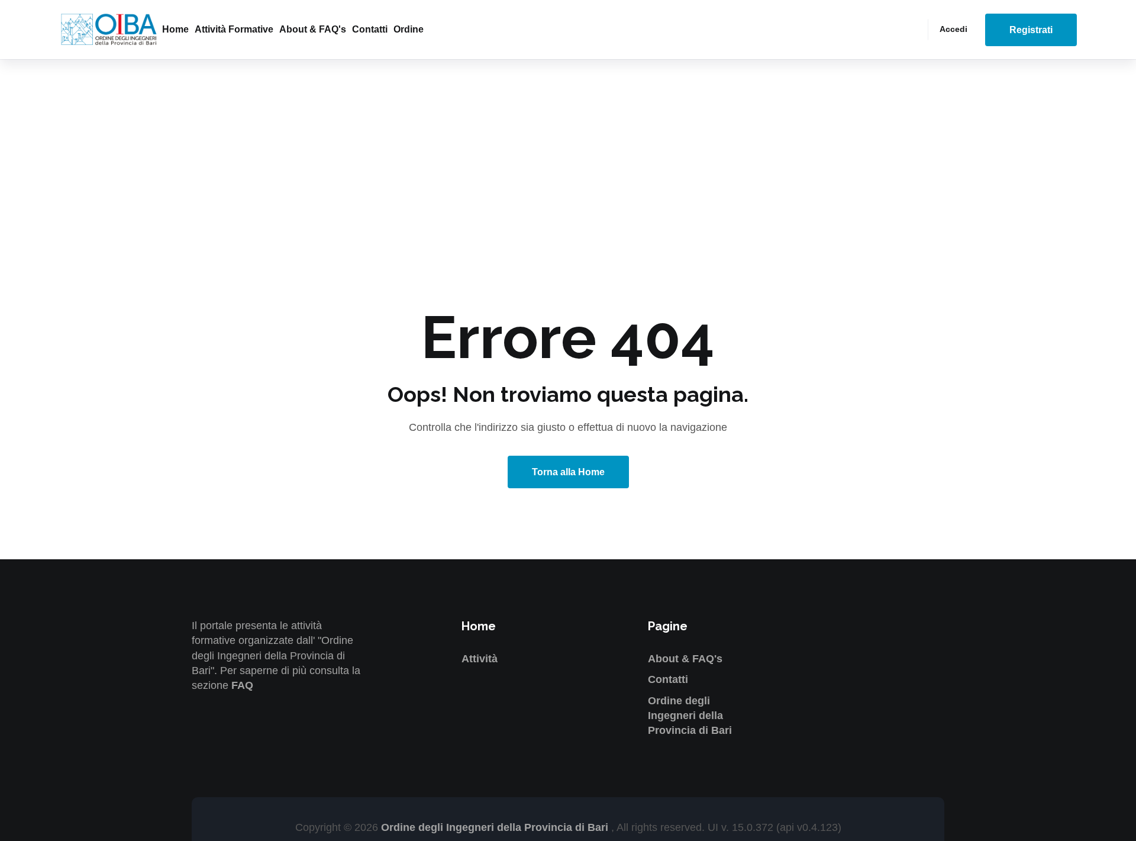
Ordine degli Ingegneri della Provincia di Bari (690, 715)
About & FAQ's (312, 29)
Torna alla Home (568, 472)
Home (175, 29)
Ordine (408, 29)
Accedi (953, 29)
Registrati (1031, 30)
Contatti (370, 29)
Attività (480, 659)
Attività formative (234, 29)
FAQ (242, 685)
